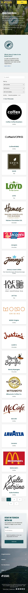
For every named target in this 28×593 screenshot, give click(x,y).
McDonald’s (14, 468)
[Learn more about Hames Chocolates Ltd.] (14, 210)
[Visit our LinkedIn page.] (20, 589)
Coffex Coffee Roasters (14, 122)
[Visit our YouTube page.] (24, 589)
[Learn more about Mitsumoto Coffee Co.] (14, 384)
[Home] (8, 2)
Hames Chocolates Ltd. (14, 220)
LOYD (14, 196)
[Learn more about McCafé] (14, 409)
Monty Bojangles (14, 369)
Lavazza (14, 443)
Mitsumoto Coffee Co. (14, 394)
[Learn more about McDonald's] (14, 458)
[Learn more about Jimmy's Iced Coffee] (14, 260)
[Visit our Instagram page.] (18, 589)
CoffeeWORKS (14, 146)
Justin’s (14, 345)
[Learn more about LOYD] (14, 186)
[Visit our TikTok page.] (22, 589)
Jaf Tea (14, 296)
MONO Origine (14, 320)
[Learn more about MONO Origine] (14, 310)
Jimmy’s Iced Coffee (14, 270)
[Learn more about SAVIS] (14, 161)
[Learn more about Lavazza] (14, 433)
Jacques (14, 245)
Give (22, 2)
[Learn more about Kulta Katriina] (14, 483)
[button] (2, 2)
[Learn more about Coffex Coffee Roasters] (14, 112)
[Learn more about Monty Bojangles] (14, 360)
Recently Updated (13, 95)
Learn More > (7, 66)
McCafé (14, 419)
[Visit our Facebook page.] (16, 589)
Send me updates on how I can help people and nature (14, 535)
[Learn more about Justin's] (14, 335)
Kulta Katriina (14, 493)
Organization (5, 554)
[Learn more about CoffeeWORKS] (14, 137)
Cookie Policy (12, 589)
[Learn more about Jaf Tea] (14, 286)
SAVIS (14, 171)
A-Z (19, 95)
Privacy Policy (6, 589)
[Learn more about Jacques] (14, 235)
